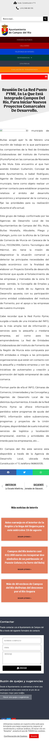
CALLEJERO (24, 46)
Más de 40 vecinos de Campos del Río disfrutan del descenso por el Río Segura (24, 587)
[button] (46, 76)
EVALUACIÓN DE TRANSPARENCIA (24, 70)
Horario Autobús (24, 40)
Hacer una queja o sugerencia (16, 697)
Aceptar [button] (34, 736)
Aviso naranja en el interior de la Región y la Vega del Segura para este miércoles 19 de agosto (24, 526)
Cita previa (24, 64)
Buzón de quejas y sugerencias (21, 681)
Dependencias (23, 58)
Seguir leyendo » (24, 537)
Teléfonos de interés (24, 52)
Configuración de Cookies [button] (15, 736)
